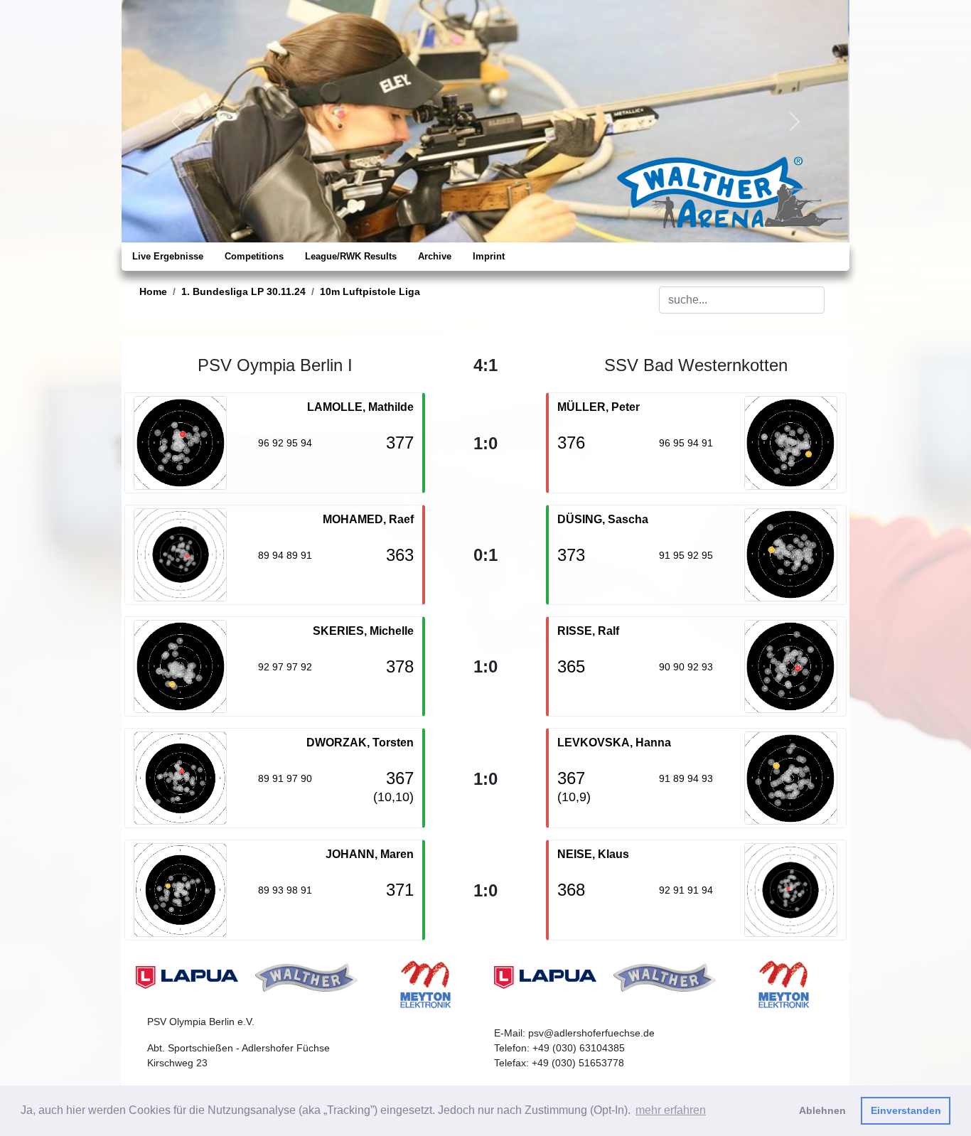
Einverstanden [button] (906, 1110)
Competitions (254, 256)
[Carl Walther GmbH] (306, 976)
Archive (434, 256)
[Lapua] (187, 976)
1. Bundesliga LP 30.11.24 (243, 291)
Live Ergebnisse (167, 256)
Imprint (489, 256)
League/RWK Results (351, 256)
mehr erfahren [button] (670, 1110)
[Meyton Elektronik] (425, 983)
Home (153, 291)
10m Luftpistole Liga (370, 291)
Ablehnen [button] (822, 1110)
